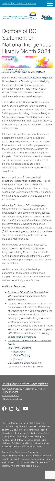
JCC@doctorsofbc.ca (12, 399)
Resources (19, 351)
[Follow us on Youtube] (25, 409)
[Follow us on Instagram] (18, 409)
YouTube (18, 359)
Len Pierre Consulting (19, 347)
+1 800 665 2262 (10, 395)
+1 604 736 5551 (10, 392)
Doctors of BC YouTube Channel (25, 292)
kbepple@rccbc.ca (26, 336)
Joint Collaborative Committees (19, 3)
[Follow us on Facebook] (4, 409)
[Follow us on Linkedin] (11, 409)
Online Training (21, 355)
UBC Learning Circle (19, 362)
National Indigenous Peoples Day (23, 180)
